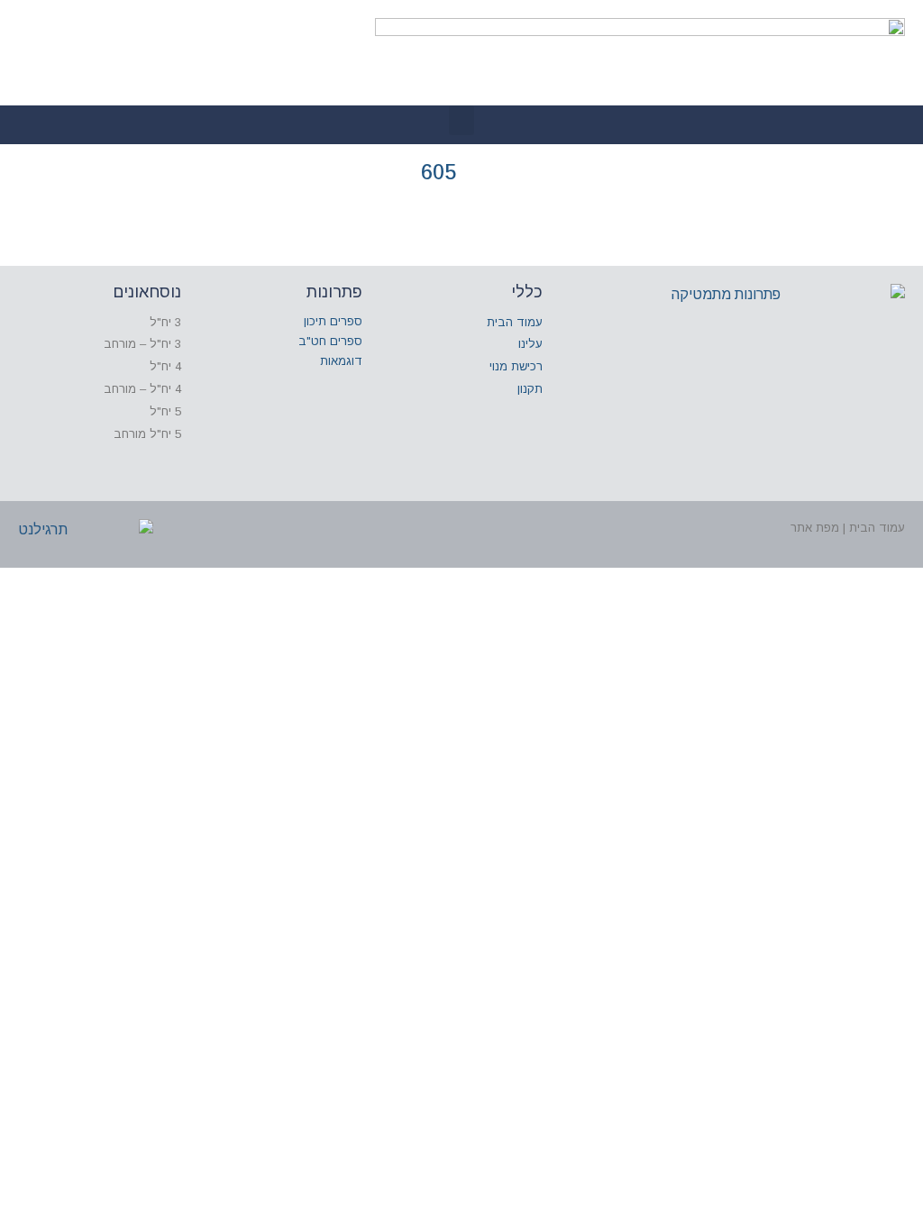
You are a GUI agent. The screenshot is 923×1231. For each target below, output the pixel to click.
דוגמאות (341, 361)
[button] (461, 120)
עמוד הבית (515, 322)
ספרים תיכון (333, 321)
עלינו (530, 344)
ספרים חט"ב (330, 341)
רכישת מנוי (516, 366)
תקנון (530, 389)
